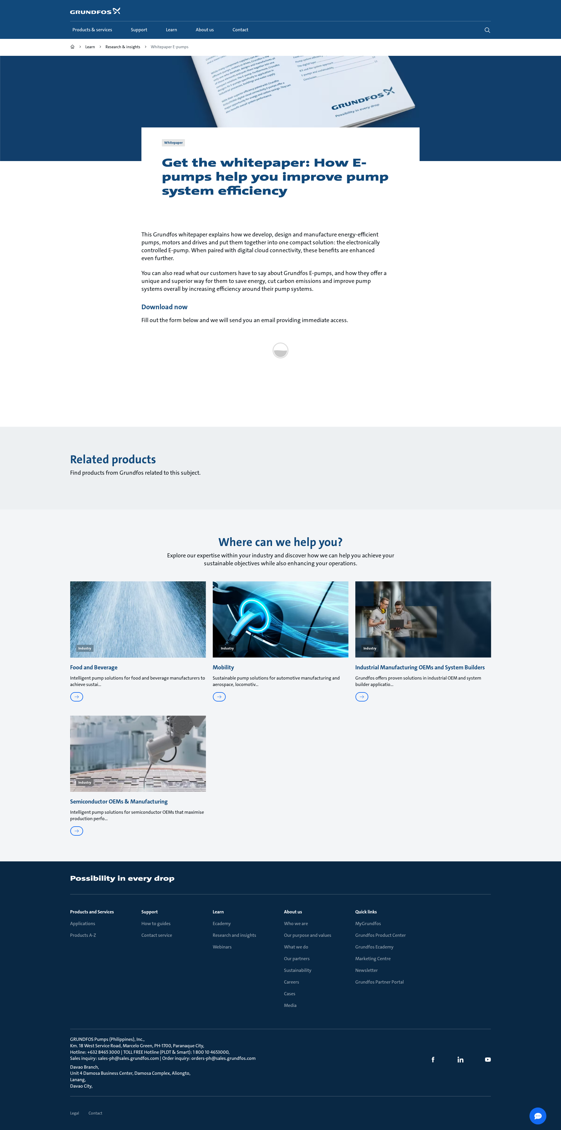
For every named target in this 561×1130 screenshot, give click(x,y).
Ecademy (222, 923)
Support (149, 912)
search (487, 30)
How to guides (156, 923)
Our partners (297, 959)
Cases (289, 994)
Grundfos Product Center (380, 935)
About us (293, 912)
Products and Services (92, 912)
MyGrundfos (368, 923)
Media (290, 1005)
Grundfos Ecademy (374, 947)
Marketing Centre (373, 959)
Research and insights (234, 935)
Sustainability (297, 970)
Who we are (296, 923)
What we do (296, 947)
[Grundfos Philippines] (72, 47)
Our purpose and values (307, 935)
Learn (218, 912)
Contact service (156, 935)
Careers (291, 982)
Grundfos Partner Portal (379, 982)
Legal (74, 1113)
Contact (95, 1113)
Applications (82, 923)
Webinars (222, 947)
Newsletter (366, 970)
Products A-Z (83, 935)
